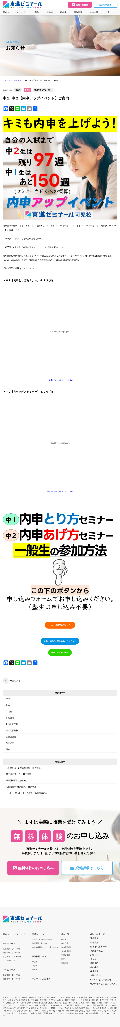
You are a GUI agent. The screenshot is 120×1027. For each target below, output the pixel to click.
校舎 (108, 12)
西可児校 (10, 743)
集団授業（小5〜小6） (12, 949)
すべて (9, 699)
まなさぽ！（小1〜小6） (13, 957)
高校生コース (38, 934)
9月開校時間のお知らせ (16, 780)
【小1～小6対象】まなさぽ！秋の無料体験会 (26, 793)
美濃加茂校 (11, 737)
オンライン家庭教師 (41, 978)
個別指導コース (39, 956)
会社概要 (94, 967)
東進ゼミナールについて (14, 12)
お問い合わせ (96, 975)
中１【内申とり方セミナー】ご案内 (60, 380)
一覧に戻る (15, 680)
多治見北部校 (12, 724)
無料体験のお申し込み (35, 868)
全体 (8, 705)
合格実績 (94, 942)
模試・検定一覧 (97, 934)
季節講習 (94, 938)
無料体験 (94, 963)
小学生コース (9, 943)
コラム (93, 959)
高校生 (34, 969)
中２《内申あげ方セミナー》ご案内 (60, 491)
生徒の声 (94, 12)
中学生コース (9, 969)
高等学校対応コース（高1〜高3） (45, 947)
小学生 (34, 962)
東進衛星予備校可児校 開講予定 (21, 787)
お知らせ (94, 955)
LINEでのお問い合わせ (100, 979)
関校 (8, 749)
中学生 (34, 966)
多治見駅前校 (12, 730)
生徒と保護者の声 (98, 946)
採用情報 (94, 971)
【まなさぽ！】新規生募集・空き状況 (23, 768)
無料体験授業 (81, 5)
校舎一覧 (65, 934)
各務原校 (10, 718)
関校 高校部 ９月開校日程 (18, 774)
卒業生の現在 (96, 951)
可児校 (9, 711)
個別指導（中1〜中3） (12, 979)
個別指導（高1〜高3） (41, 943)
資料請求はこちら (89, 868)
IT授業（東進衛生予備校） (42, 939)
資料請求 (107, 5)
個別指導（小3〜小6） (12, 953)
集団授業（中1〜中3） (12, 975)
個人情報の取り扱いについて (103, 983)
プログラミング (9, 961)
